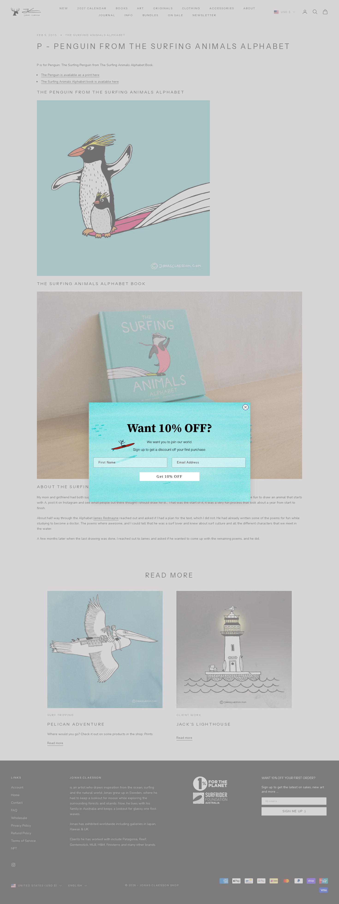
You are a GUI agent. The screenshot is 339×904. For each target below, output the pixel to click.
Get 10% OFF (169, 476)
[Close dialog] (245, 407)
